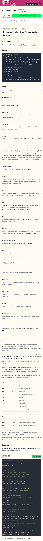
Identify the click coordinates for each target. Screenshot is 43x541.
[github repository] (9, 16)
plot (20, 44)
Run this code (37, 456)
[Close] (40, 3)
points (34, 44)
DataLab (27, 538)
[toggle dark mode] (4, 16)
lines (25, 44)
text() (15, 179)
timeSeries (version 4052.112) (14, 29)
